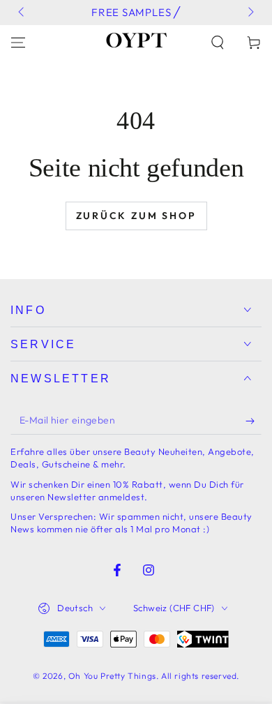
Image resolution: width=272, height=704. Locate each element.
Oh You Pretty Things (112, 676)
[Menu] (18, 42)
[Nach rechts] (250, 12)
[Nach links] (22, 12)
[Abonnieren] (253, 420)
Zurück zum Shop (136, 215)
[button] (217, 42)
